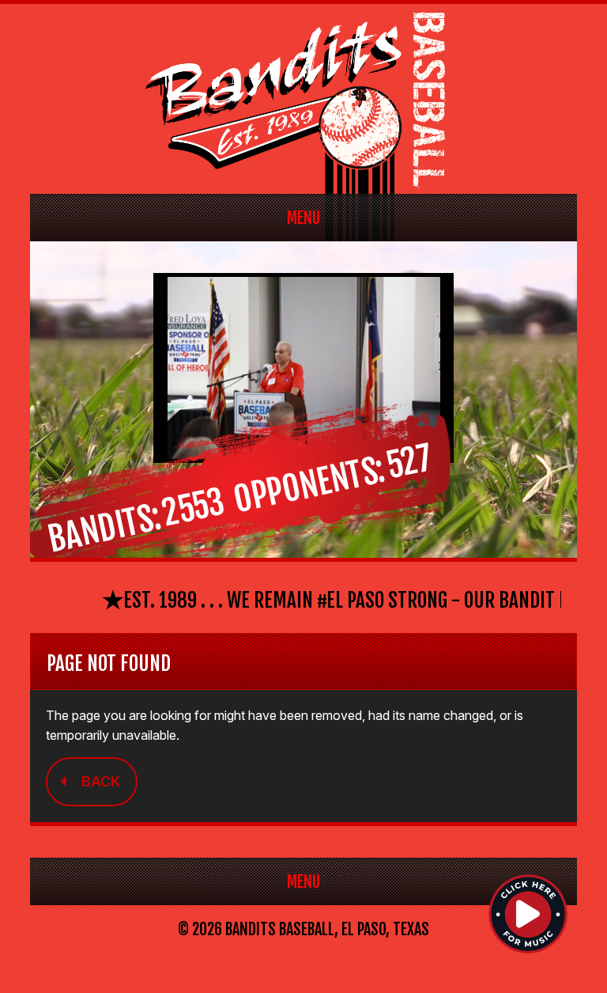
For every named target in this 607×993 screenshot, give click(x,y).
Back (100, 781)
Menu (303, 218)
